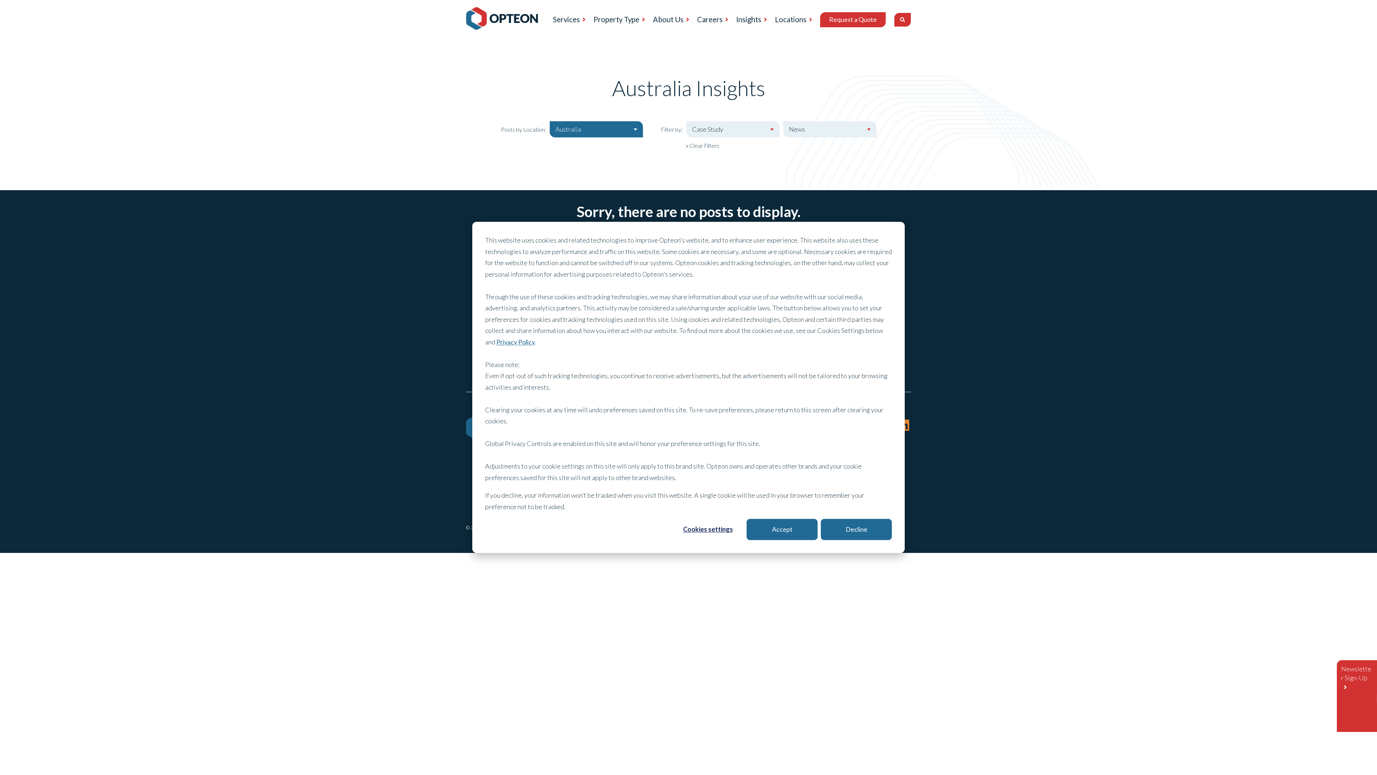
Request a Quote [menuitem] (853, 19)
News (797, 129)
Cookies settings (708, 529)
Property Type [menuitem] (616, 19)
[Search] (902, 20)
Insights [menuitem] (748, 19)
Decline (856, 529)
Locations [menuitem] (790, 19)
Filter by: (672, 129)
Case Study (707, 129)
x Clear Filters (702, 145)
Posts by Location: (523, 129)
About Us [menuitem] (668, 19)
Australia (568, 129)
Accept (782, 529)
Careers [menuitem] (710, 19)
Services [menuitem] (566, 19)
